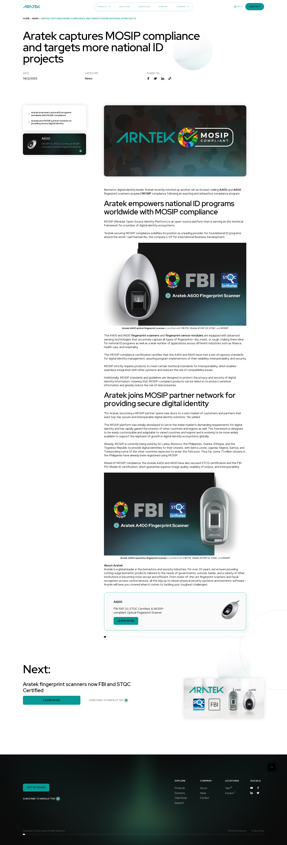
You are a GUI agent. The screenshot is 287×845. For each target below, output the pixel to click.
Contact (204, 797)
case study (181, 797)
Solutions (180, 793)
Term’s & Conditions (237, 831)
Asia (228, 788)
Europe (230, 793)
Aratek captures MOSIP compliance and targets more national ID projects (88, 18)
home (26, 18)
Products (180, 788)
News (203, 793)
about (203, 788)
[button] (238, 6)
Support (179, 802)
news (35, 18)
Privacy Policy (257, 831)
